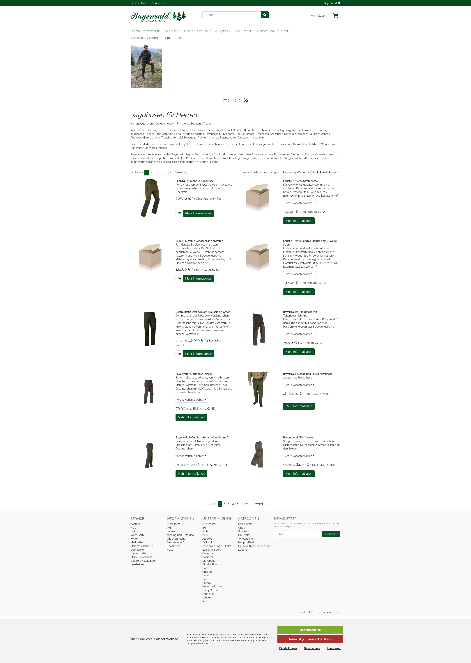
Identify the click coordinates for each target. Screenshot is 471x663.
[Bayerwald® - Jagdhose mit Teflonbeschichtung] (257, 328)
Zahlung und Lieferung (180, 535)
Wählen (295, 172)
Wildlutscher (242, 31)
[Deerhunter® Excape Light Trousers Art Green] (150, 328)
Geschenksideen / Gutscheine (149, 3)
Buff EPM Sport (211, 549)
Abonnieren (331, 534)
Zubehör (243, 549)
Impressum (173, 523)
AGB (169, 527)
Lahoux (206, 597)
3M (204, 527)
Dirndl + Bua (209, 564)
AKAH (205, 535)
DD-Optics (208, 560)
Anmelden (318, 15)
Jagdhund (208, 593)
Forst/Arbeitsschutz (146, 31)
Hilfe (133, 527)
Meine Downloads (141, 557)
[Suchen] (265, 14)
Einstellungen (288, 648)
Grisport (207, 571)
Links (134, 531)
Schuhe (203, 31)
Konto (134, 538)
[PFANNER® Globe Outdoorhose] (150, 197)
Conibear (207, 557)
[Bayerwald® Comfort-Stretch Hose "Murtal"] (150, 454)
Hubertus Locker (212, 586)
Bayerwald (331, 3)
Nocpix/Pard (266, 31)
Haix (205, 579)
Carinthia (207, 553)
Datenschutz (174, 531)
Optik (188, 31)
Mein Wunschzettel (142, 546)
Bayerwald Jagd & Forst (216, 546)
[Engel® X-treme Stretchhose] (258, 197)
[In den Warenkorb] (179, 213)
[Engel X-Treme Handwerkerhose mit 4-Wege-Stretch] (258, 257)
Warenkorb (137, 535)
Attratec (207, 538)
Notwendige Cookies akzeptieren (310, 639)
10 (325, 172)
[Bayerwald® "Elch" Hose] (257, 454)
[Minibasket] (335, 15)
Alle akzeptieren (310, 629)
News (170, 549)
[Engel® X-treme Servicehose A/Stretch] (150, 257)
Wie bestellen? (176, 542)
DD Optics (221, 31)
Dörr (205, 568)
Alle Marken (209, 523)
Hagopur (207, 575)
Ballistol (207, 542)
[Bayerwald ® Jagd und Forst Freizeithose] (257, 390)
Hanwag (207, 582)
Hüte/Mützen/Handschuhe (254, 546)
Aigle (205, 531)
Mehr (205, 601)
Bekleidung (170, 31)
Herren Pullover (270, 158)
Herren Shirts (194, 161)
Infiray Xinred (210, 590)
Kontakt (135, 523)
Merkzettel (137, 542)
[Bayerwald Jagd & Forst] (164, 16)
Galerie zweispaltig (260, 172)
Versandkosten (331, 612)
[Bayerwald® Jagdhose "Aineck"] (150, 390)
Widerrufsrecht (176, 538)
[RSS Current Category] (246, 100)
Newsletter (173, 546)
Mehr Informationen (198, 213)
